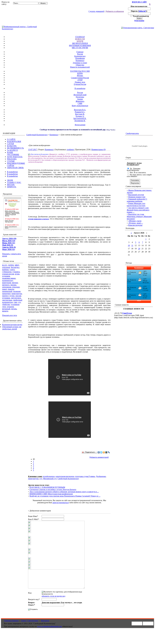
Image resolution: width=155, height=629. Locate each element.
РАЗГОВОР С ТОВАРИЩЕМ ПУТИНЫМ (47, 487)
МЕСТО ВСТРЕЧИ (80, 48)
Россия (80, 54)
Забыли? (142, 11)
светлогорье (7, 300)
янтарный (6, 309)
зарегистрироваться (60, 503)
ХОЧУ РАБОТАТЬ (14, 157)
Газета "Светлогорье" (30, 621)
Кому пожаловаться (80, 106)
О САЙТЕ (11, 139)
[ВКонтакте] (98, 452)
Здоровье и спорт (80, 63)
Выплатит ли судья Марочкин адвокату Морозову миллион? (139, 216)
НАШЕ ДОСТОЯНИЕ (13, 153)
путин (12, 296)
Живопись (80, 101)
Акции (80, 99)
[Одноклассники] (104, 452)
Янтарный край (80, 95)
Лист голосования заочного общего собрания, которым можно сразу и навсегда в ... (64, 492)
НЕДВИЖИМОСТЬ (15, 148)
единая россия (8, 274)
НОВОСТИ (80, 39)
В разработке (80, 88)
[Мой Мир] (106, 452)
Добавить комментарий (99, 457)
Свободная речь (132, 133)
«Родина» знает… (135, 223)
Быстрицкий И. (80, 118)
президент (6, 294)
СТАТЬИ (11, 161)
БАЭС (4, 265)
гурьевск (16, 272)
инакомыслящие (9, 278)
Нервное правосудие (136, 197)
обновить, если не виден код (53, 596)
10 (129, 245)
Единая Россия (80, 84)
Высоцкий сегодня (136, 195)
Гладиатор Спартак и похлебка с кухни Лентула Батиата (53, 489)
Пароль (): (139, 11)
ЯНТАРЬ (11, 185)
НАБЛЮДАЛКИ (14, 141)
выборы (5, 270)
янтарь (14, 309)
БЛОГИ (80, 41)
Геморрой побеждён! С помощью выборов (137, 200)
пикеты (11, 289)
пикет (4, 289)
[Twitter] (101, 452)
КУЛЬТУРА (12, 146)
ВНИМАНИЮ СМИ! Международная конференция (51, 494)
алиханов (6, 267)
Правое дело (80, 82)
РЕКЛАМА (12, 159)
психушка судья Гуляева (85, 476)
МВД (17, 265)
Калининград (79, 56)
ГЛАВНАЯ (80, 37)
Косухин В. (80, 114)
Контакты (45, 621)
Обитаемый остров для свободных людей (11, 328)
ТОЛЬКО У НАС (14, 182)
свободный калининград (12, 301)
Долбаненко (101, 476)
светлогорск (16, 298)
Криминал (80, 60)
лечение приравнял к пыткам (38, 219)
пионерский (7, 291)
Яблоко (80, 76)
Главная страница (11, 621)
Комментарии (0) (99, 149)
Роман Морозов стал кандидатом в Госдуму (136, 204)
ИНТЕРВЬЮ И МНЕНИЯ (80, 45)
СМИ (80, 103)
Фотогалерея (80, 125)
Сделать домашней (96, 11)
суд (19, 302)
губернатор (7, 272)
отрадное (16, 287)
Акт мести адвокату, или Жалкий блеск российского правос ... (138, 210)
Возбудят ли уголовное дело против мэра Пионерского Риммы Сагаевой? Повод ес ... (65, 496)
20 (139, 249)
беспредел (15, 267)
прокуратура (17, 294)
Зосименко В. (79, 121)
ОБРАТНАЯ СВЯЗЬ (15, 168)
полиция (16, 291)
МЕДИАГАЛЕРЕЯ (80, 43)
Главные (79, 52)
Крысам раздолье (135, 225)
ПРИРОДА (11, 187)
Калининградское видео (12, 325)
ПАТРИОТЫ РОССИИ (80, 71)
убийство (6, 304)
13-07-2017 (32, 149)
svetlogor (70, 149)
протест (5, 296)
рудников (6, 298)
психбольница (49, 476)
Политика (80, 97)
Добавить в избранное (114, 11)
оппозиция (6, 287)
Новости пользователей (80, 67)
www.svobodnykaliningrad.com (49, 626)
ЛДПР (80, 80)
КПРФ (80, 73)
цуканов (10, 307)
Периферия (80, 58)
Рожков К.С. (80, 112)
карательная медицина (65, 476)
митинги (5, 285)
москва (13, 285)
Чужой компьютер (140, 16)
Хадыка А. (80, 116)
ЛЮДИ (10, 180)
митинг (15, 283)
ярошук (5, 311)
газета (12, 270)
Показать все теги (9, 315)
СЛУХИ (10, 144)
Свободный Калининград (37, 135)
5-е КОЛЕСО (12, 150)
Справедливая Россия (80, 78)
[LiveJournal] (109, 452)
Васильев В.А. (80, 110)
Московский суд (50, 479)
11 (132, 245)
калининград (7, 280)
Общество (80, 65)
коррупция (6, 283)
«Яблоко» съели (134, 221)
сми (15, 302)
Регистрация (139, 21)
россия (18, 296)
